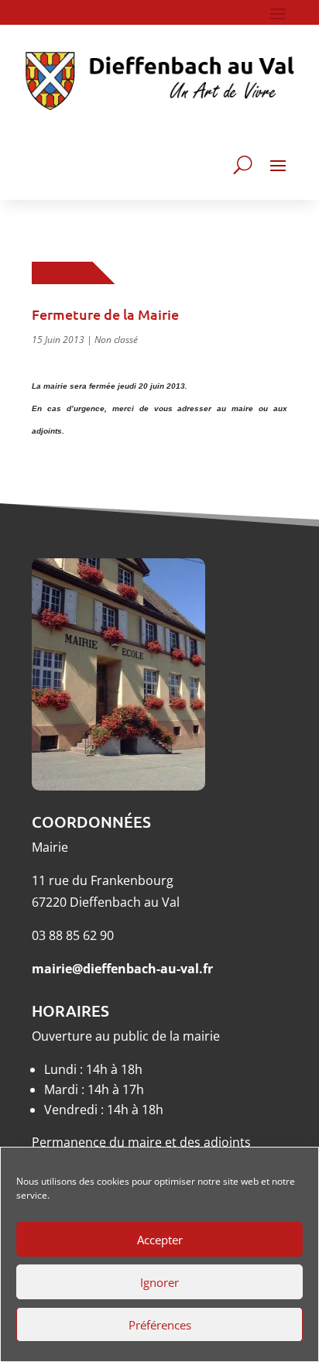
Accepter (160, 1239)
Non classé (116, 339)
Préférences (160, 1325)
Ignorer (159, 1282)
